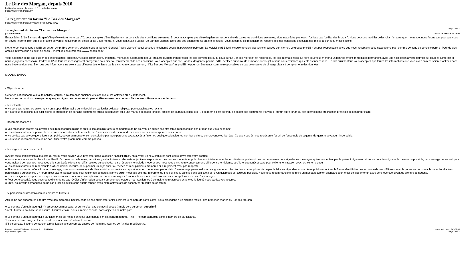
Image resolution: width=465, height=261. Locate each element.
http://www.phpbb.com (190, 47)
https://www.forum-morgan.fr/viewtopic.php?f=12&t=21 (31, 23)
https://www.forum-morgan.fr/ (19, 11)
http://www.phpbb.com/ (90, 50)
